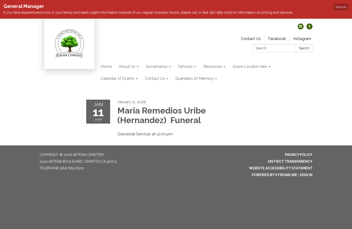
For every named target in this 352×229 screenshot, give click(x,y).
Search (304, 48)
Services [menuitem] (185, 66)
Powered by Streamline (274, 175)
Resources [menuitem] (212, 66)
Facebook (277, 38)
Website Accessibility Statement (280, 168)
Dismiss (341, 7)
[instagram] (301, 28)
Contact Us (251, 38)
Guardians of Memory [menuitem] (194, 78)
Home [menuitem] (106, 66)
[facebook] (309, 28)
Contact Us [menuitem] (155, 78)
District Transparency (290, 161)
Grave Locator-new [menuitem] (250, 66)
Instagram (302, 38)
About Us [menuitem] (127, 66)
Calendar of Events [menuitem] (117, 78)
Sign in (306, 175)
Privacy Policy (298, 155)
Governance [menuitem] (156, 66)
